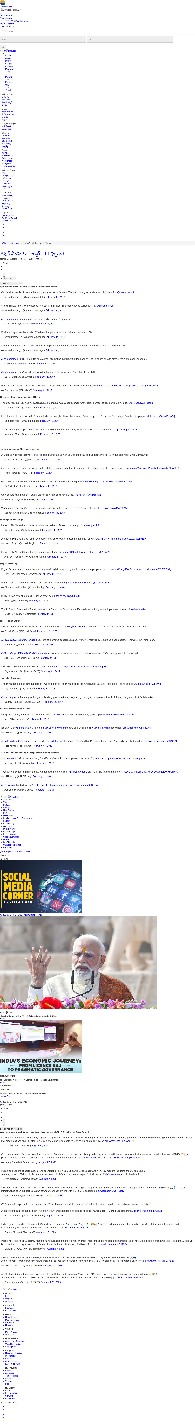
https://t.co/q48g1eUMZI (115, 508)
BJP (5, 812)
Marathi (8, 76)
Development (8, 815)
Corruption (7, 826)
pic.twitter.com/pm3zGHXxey (84, 785)
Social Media (8, 799)
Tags (5, 796)
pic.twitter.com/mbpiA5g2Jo (147, 1210)
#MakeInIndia (138, 609)
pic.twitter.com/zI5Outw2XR (74, 1227)
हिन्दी (8, 61)
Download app (6, 6)
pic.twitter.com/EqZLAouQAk (120, 1140)
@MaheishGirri (26, 653)
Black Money (8, 823)
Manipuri (9, 82)
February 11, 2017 (55, 297)
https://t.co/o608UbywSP (137, 468)
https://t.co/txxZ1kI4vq (149, 683)
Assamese (9, 79)
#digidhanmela (23, 727)
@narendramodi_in (11, 318)
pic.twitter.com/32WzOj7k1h (130, 758)
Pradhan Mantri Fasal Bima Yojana (17, 818)
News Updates (16, 243)
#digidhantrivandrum (12, 741)
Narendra (6, 15)
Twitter (6, 802)
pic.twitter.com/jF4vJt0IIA (126, 1157)
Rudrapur (7, 807)
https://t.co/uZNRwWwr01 (110, 385)
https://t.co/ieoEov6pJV (89, 481)
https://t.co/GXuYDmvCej (161, 416)
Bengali (8, 63)
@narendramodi (125, 292)
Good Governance (11, 836)
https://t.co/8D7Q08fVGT (67, 595)
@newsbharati (136, 385)
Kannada (9, 66)
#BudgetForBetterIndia (129, 569)
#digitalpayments (57, 741)
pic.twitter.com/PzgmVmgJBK (92, 666)
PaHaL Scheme (9, 834)
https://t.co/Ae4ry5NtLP (87, 525)
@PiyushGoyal (9, 639)
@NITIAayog (8, 785)
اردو (7, 87)
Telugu (8, 71)
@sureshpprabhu (10, 697)
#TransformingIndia (110, 538)
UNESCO (7, 839)
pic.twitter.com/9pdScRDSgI (113, 1244)
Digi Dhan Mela (9, 842)
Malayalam (9, 69)
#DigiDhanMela (57, 714)
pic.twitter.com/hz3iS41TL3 (165, 468)
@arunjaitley (62, 785)
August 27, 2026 (40, 1145)
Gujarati (8, 58)
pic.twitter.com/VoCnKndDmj (128, 1277)
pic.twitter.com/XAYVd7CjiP (98, 552)
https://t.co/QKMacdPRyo (70, 552)
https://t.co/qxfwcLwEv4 (133, 538)
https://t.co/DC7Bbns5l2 (88, 494)
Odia (7, 84)
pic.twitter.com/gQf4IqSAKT (137, 727)
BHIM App (7, 847)
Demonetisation (9, 828)
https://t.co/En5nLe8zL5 (76, 582)
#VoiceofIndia (8, 758)
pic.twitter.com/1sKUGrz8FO (164, 741)
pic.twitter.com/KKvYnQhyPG (162, 771)
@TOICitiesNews (102, 582)
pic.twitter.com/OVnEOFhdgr (157, 569)
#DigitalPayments (101, 727)
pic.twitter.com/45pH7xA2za (159, 1260)
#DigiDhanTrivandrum (54, 727)
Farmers (6, 820)
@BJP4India (151, 385)
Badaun (6, 804)
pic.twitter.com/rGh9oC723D (117, 481)
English (8, 55)
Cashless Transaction (12, 844)
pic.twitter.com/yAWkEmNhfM (118, 714)
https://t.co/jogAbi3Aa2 (64, 666)
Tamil (7, 74)
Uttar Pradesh (9, 810)
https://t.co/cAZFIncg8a (140, 402)
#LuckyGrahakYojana (134, 771)
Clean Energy (9, 831)
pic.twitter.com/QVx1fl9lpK (110, 1190)
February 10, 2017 (50, 407)
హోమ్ (4, 243)
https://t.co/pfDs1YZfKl (126, 429)
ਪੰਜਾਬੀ (8, 90)
